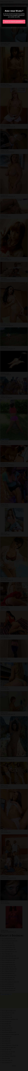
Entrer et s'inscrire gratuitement (14, 21)
